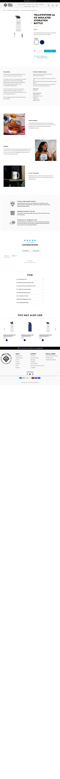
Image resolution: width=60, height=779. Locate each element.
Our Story (17, 359)
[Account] (53, 5)
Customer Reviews (19, 357)
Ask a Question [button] (26, 250)
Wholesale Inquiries (49, 357)
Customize (36, 4)
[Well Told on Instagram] (32, 374)
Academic (33, 6)
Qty (35, 50)
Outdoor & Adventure (27, 6)
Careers (17, 365)
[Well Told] (8, 5)
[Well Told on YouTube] (30, 374)
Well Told (25, 382)
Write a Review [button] (36, 250)
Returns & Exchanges (34, 357)
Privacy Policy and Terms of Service (37, 365)
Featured (19, 4)
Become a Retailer (34, 363)
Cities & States (41, 4)
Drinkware (23, 4)
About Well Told (19, 355)
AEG (36, 6)
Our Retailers (33, 361)
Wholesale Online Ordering (51, 359)
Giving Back (18, 363)
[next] (31, 23)
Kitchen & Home (28, 4)
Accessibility (33, 367)
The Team (17, 361)
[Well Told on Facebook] (27, 374)
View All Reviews (30, 242)
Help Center (33, 359)
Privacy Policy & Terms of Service (33, 382)
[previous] (4, 329)
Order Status (33, 355)
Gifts (33, 4)
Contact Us (18, 367)
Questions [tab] (14, 255)
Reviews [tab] (6, 255)
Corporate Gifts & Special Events (52, 355)
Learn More (40, 348)
